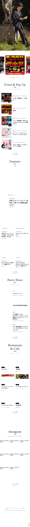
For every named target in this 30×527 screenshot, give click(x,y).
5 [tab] (16, 77)
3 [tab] (13, 77)
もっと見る (15, 153)
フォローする (15, 516)
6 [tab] (18, 77)
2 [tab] (11, 77)
